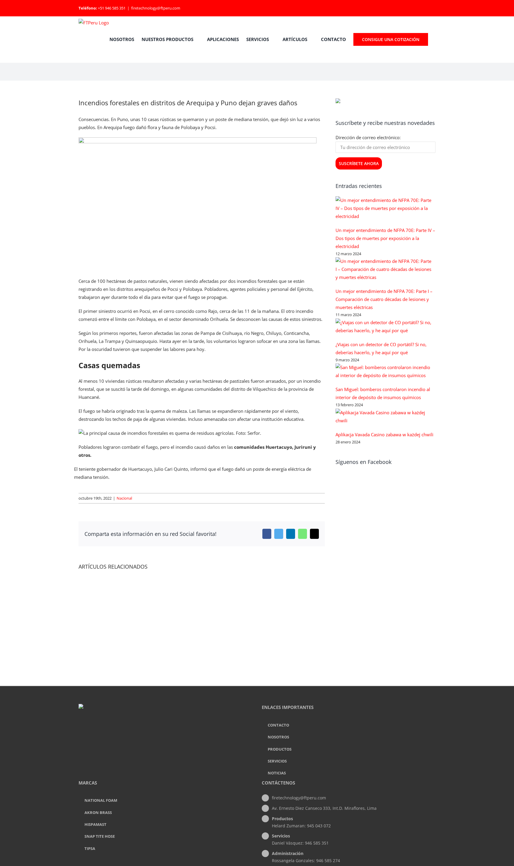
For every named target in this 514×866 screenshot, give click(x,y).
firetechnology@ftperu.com (155, 8)
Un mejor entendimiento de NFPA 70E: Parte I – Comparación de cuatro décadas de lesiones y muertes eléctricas (384, 299)
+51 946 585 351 (112, 8)
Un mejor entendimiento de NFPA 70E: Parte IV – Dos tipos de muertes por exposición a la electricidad (385, 238)
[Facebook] (157, 731)
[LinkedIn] (165, 731)
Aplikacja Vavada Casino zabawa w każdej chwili (384, 434)
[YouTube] (173, 731)
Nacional (124, 498)
